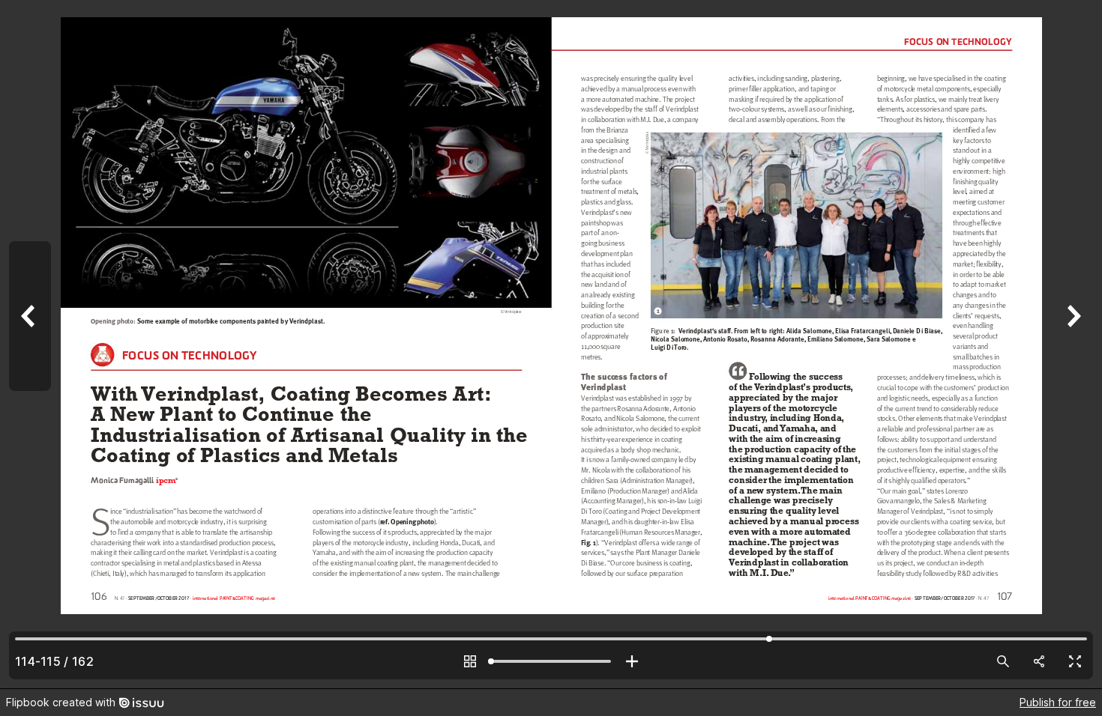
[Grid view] (470, 661)
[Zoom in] (632, 661)
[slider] (551, 661)
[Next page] (1072, 344)
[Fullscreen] (1075, 661)
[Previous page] (30, 344)
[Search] (1003, 661)
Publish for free (1058, 702)
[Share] (1039, 661)
